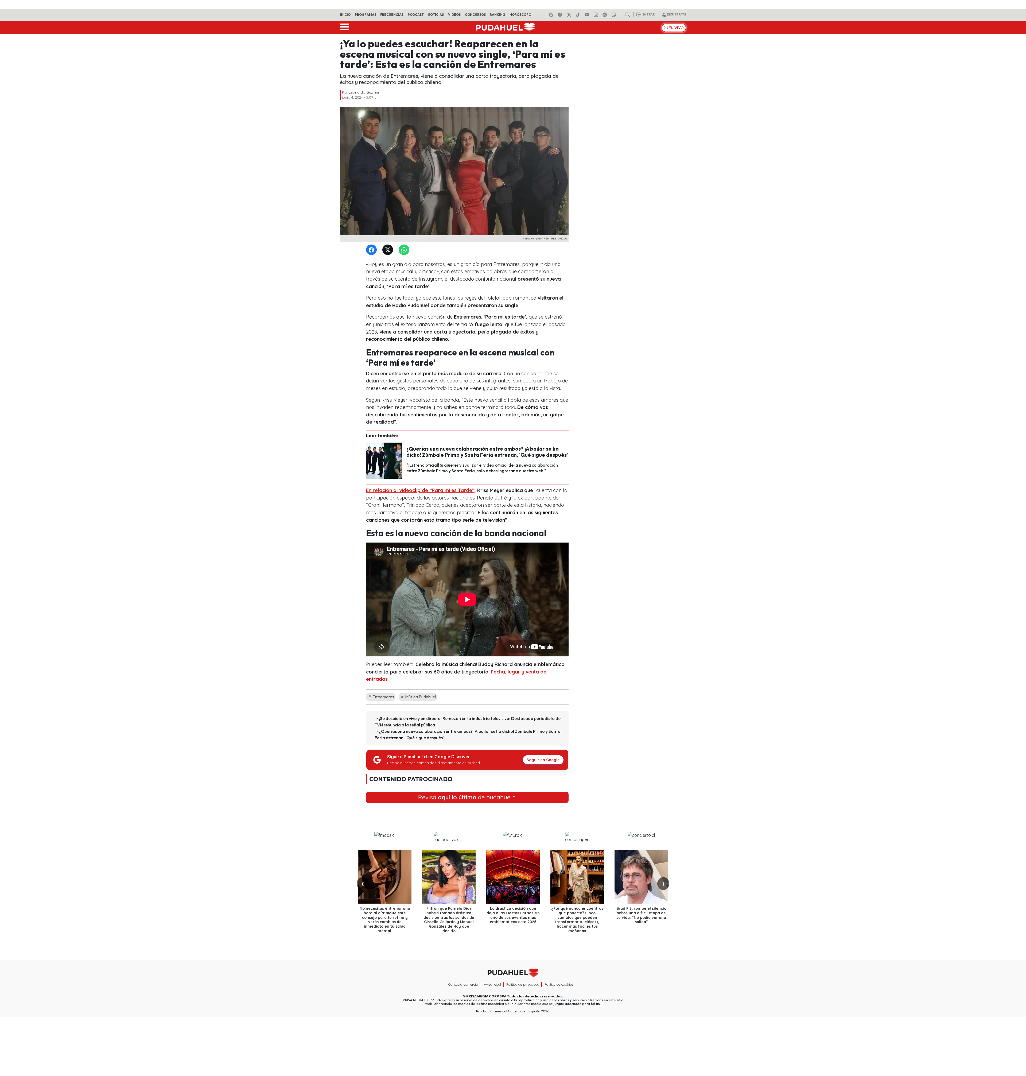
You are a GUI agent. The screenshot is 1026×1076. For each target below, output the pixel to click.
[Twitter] (388, 250)
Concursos (475, 15)
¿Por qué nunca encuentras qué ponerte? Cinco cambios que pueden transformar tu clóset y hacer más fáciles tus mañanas (577, 919)
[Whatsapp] (614, 14)
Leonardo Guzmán (364, 92)
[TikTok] (579, 14)
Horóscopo (520, 15)
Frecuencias (391, 15)
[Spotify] (605, 14)
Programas (365, 15)
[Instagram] (597, 14)
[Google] (552, 14)
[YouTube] (587, 14)
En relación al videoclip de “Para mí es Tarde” (420, 490)
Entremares (383, 696)
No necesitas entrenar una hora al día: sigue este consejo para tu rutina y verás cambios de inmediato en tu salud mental (385, 919)
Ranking (497, 15)
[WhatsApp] (405, 250)
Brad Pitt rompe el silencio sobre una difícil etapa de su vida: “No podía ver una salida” (641, 915)
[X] (570, 14)
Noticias (436, 15)
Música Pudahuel (420, 696)
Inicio (345, 15)
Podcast (416, 15)
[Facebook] (561, 14)
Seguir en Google (543, 759)
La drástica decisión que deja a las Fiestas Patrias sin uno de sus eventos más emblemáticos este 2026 (513, 915)
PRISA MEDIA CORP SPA (486, 996)
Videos (454, 15)
